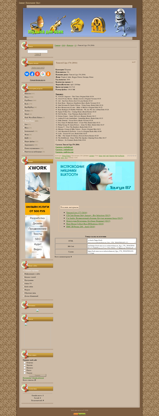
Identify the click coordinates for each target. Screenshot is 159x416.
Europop (112, 156)
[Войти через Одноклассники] (48, 74)
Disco (27, 97)
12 (75, 45)
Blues (27, 127)
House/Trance (29, 121)
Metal (27, 114)
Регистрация (30, 3)
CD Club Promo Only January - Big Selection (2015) (88, 215)
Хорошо (30, 365)
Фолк (27, 134)
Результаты (27, 378)
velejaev (91, 156)
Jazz (26, 124)
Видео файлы (29, 141)
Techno (27, 110)
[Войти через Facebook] (32, 74)
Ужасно (29, 373)
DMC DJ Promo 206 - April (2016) (80, 226)
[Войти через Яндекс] (37, 74)
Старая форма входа (37, 80)
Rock (26, 104)
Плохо (29, 370)
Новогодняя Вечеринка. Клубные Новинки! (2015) (88, 221)
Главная (22, 3)
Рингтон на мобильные (33, 151)
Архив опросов (38, 378)
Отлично (30, 362)
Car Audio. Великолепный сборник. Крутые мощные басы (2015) (94, 218)
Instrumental (29, 131)
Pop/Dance (28, 100)
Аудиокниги (29, 145)
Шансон (28, 93)
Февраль (70, 45)
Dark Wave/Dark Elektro (33, 117)
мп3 (107, 156)
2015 (66, 158)
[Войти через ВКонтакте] (27, 74)
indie (62, 158)
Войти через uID (37, 68)
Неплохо (30, 368)
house (100, 156)
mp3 (104, 156)
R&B (26, 138)
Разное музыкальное (32, 148)
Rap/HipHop (29, 107)
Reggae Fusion (119, 156)
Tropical (57, 158)
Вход (38, 3)
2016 (63, 45)
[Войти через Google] (42, 73)
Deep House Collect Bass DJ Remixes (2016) (85, 223)
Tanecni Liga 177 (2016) (76, 212)
